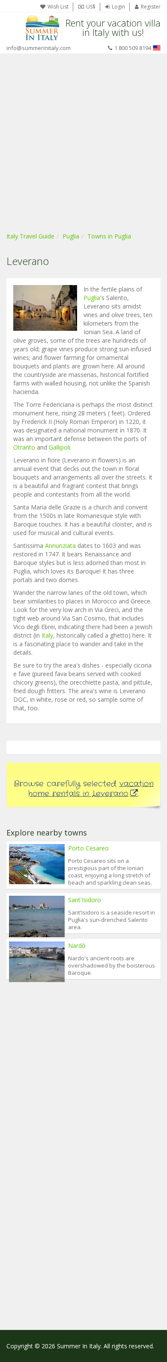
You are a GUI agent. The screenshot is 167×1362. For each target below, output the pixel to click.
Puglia (71, 236)
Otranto (24, 447)
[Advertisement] (83, 141)
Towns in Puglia (109, 236)
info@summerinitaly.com (38, 48)
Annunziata (60, 545)
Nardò (77, 945)
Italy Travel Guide (30, 236)
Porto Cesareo (88, 848)
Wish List (58, 6)
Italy (47, 635)
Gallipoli (59, 447)
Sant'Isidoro (84, 900)
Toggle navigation (13, 27)
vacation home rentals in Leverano (91, 788)
